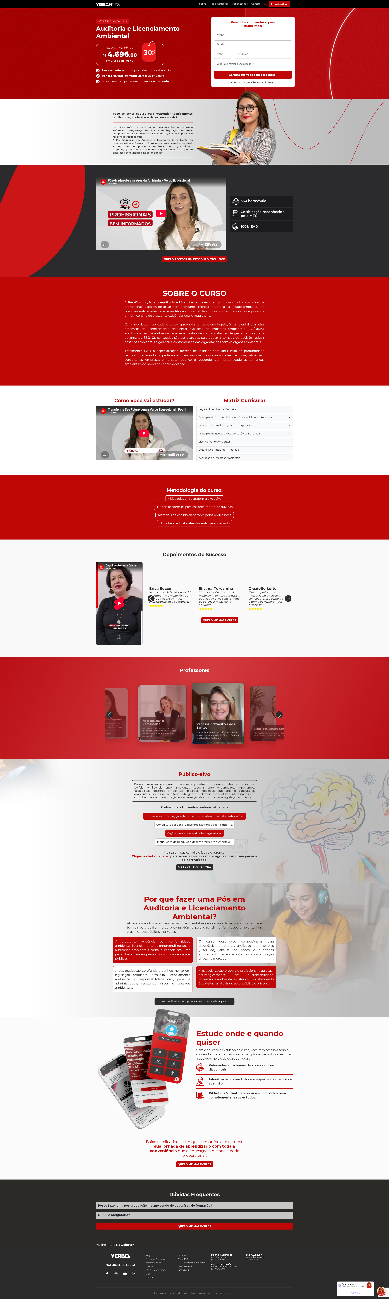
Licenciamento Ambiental (244, 441)
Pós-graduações (219, 3)
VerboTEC (183, 1259)
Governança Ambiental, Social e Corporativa (244, 425)
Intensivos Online (153, 1263)
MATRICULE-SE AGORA (194, 867)
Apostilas (182, 1255)
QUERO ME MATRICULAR (219, 620)
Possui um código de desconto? (253, 82)
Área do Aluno (279, 4)
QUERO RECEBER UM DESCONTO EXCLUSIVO (194, 259)
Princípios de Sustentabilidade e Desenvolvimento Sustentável (244, 417)
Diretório (149, 1277)
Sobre (202, 3)
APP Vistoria (184, 1270)
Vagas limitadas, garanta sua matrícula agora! (194, 1001)
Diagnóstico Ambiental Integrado (244, 449)
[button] (288, 598)
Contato (256, 3)
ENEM (148, 1274)
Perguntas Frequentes (155, 1259)
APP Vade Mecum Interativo (191, 1263)
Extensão (149, 1266)
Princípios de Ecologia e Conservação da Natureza (244, 433)
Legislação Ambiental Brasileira (244, 409)
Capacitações (240, 3)
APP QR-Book (185, 1266)
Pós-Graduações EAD (155, 1270)
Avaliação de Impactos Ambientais (244, 458)
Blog (147, 1255)
